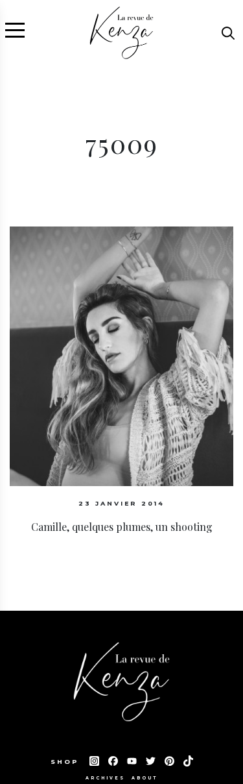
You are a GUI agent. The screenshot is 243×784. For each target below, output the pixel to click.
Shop (67, 761)
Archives (105, 778)
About (144, 778)
